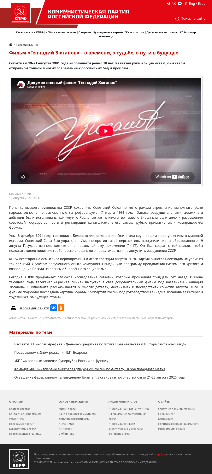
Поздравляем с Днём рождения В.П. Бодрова (50, 352)
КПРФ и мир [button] (188, 32)
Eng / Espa (197, 3)
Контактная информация (25, 414)
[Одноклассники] (61, 307)
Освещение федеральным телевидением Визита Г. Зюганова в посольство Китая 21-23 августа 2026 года (99, 377)
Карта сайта (165, 419)
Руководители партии (108, 32)
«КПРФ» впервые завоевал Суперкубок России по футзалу (61, 360)
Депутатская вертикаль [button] (162, 32)
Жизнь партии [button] (135, 32)
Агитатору (65, 429)
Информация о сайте (171, 429)
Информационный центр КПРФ (128, 409)
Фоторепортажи (119, 433)
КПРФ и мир (66, 424)
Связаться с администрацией (176, 409)
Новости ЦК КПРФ (27, 45)
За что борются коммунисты (77, 414)
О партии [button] (84, 32)
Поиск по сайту (192, 18)
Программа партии (21, 424)
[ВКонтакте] (53, 307)
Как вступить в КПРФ (29, 32)
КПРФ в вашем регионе (61, 32)
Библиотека (66, 433)
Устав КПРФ (16, 419)
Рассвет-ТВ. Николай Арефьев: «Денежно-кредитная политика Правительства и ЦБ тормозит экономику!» (100, 344)
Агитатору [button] (106, 36)
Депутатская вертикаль (74, 419)
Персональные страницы (25, 433)
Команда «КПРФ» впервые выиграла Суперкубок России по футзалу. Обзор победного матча (89, 369)
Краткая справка (19, 409)
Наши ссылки (166, 414)
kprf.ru (161, 454)
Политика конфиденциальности (178, 424)
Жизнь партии (68, 409)
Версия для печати (34, 308)
